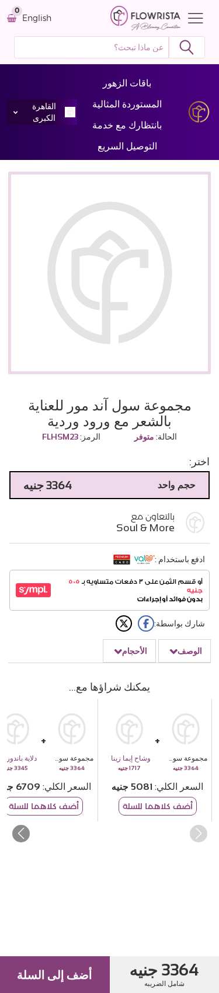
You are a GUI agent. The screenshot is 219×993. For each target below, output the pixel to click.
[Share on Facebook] (146, 623)
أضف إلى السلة (54, 974)
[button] (21, 833)
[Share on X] (124, 623)
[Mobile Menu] (192, 18)
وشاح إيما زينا (131, 758)
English (36, 18)
